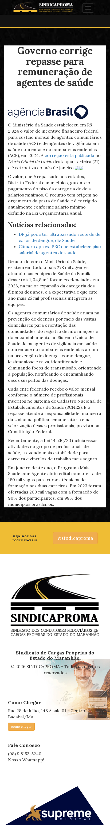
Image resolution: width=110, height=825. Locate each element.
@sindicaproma (75, 538)
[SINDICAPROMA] (55, 605)
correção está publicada (69, 155)
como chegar (21, 726)
